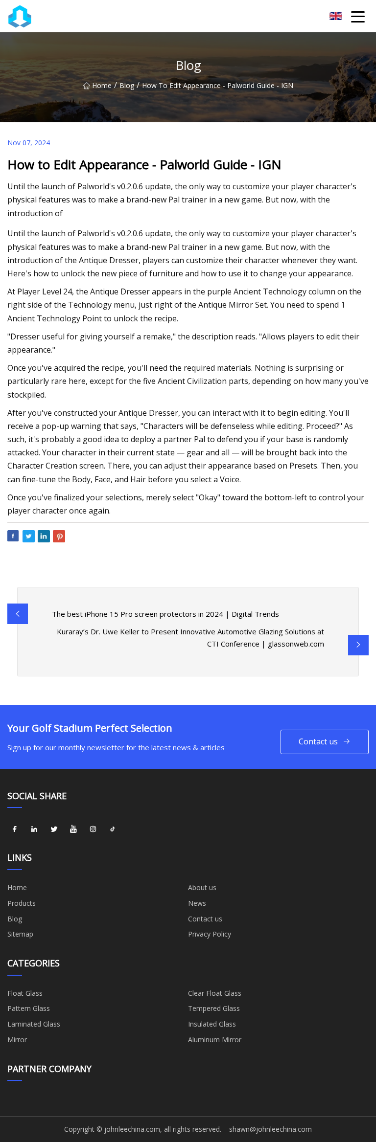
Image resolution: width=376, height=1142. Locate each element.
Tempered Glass (214, 1008)
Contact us (318, 741)
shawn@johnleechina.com (270, 1129)
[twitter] (54, 829)
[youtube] (73, 829)
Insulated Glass (212, 1024)
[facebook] (14, 829)
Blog (126, 85)
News (197, 903)
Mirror (17, 1039)
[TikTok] (112, 829)
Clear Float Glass (214, 993)
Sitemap (20, 934)
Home (102, 85)
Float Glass (25, 993)
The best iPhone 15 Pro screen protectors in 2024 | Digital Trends (165, 614)
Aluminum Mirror (214, 1039)
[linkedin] (34, 829)
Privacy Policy (209, 934)
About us (202, 887)
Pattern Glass (28, 1008)
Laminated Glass (33, 1024)
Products (21, 903)
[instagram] (93, 829)
